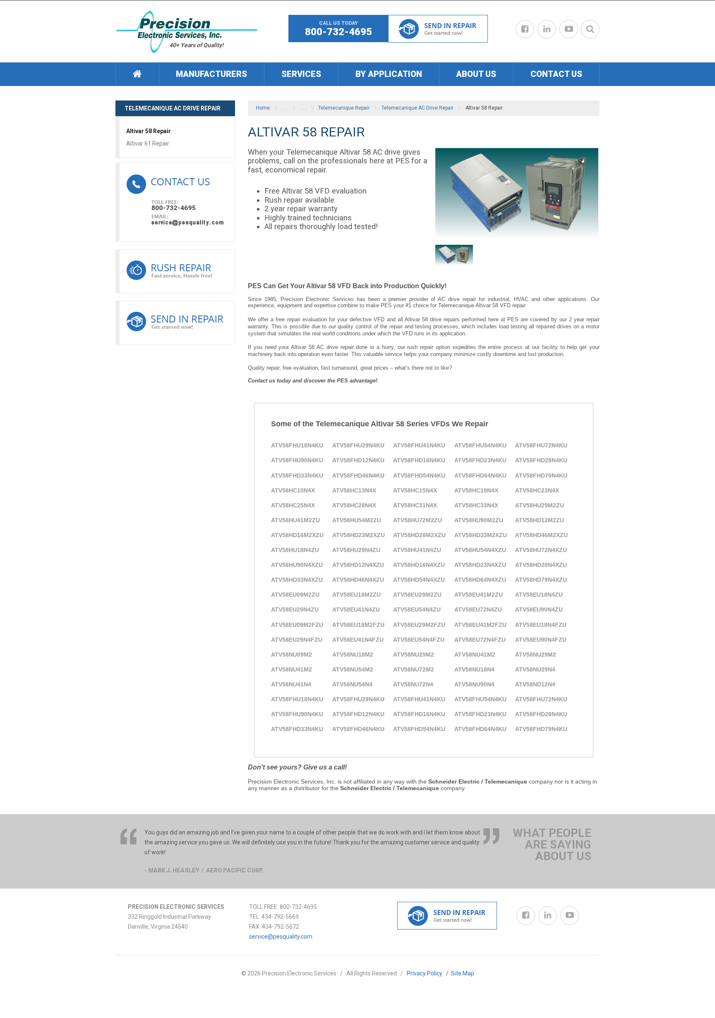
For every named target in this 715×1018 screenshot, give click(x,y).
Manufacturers (211, 74)
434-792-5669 (280, 916)
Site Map (462, 973)
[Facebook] (525, 29)
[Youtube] (568, 29)
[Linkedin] (546, 29)
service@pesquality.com (280, 936)
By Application (388, 74)
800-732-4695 (338, 32)
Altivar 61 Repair (147, 143)
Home (263, 108)
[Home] (137, 74)
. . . (285, 108)
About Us (476, 74)
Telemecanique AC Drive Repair (417, 108)
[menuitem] (137, 74)
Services (301, 74)
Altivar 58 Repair (148, 131)
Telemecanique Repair (343, 108)
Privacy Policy (429, 973)
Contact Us (556, 74)
